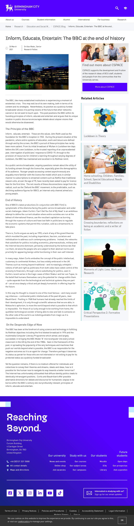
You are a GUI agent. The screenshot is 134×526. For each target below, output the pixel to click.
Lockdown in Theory (95, 136)
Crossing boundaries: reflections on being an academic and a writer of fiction (103, 226)
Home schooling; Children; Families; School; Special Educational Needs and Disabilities (104, 179)
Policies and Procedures (53, 511)
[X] (20, 493)
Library (103, 470)
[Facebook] (10, 493)
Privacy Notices (29, 511)
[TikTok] (59, 493)
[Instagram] (30, 493)
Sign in (77, 515)
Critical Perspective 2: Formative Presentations (102, 315)
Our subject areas (78, 466)
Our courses (80, 462)
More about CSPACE (105, 87)
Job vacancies (59, 470)
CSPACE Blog (59, 27)
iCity (105, 466)
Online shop (60, 466)
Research (18, 27)
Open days (122, 462)
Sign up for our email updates (109, 493)
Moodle (103, 462)
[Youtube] (49, 493)
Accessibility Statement (92, 511)
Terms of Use (11, 511)
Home (8, 27)
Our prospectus (120, 466)
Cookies (73, 511)
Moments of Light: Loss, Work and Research (102, 271)
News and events (58, 462)
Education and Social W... (38, 27)
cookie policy (24, 522)
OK (122, 520)
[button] (10, 20)
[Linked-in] (40, 493)
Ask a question (120, 470)
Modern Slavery (61, 515)
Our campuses (79, 470)
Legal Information (117, 511)
